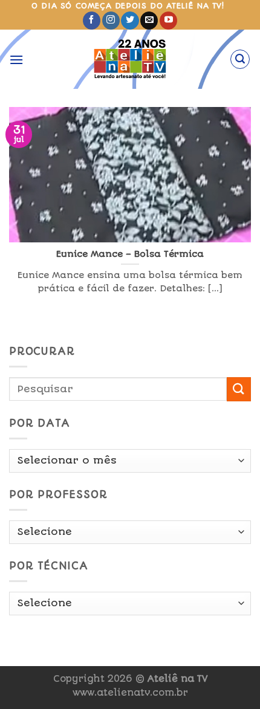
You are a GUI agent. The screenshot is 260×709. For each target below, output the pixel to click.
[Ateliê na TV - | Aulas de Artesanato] (130, 59)
